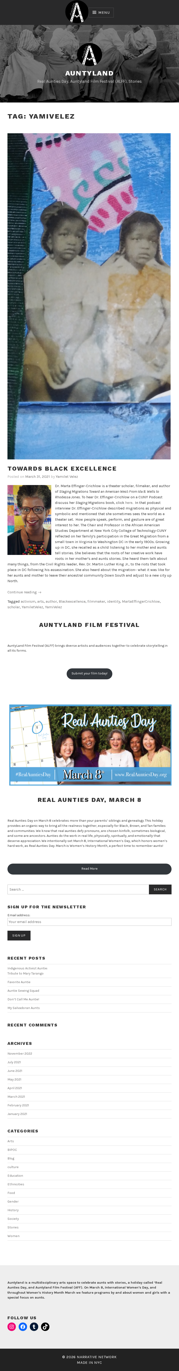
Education (15, 1176)
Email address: (18, 915)
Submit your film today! (89, 673)
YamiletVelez (32, 607)
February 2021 (18, 1105)
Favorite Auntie (19, 982)
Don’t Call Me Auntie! (23, 999)
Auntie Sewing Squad (23, 991)
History (13, 1210)
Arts (10, 1141)
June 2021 (14, 1071)
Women (13, 1236)
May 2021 (14, 1079)
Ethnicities (15, 1184)
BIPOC (12, 1150)
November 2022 (19, 1054)
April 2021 (14, 1088)
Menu (104, 12)
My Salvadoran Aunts (23, 1008)
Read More (89, 869)
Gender (13, 1201)
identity (113, 601)
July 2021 (14, 1062)
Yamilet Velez (67, 476)
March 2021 (16, 1097)
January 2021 (17, 1114)
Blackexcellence (72, 601)
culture (13, 1167)
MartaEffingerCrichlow (141, 601)
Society (13, 1219)
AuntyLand (89, 73)
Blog (10, 1158)
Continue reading (24, 592)
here (128, 502)
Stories (13, 1227)
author (51, 601)
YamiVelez (53, 607)
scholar (13, 607)
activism (28, 601)
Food (11, 1193)
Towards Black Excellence (62, 468)
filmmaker (96, 601)
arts (40, 601)
